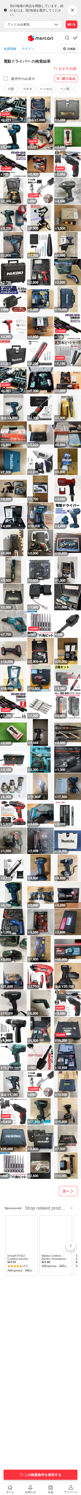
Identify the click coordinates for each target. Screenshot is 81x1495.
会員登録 (10, 48)
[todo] (75, 38)
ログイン (28, 48)
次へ (66, 1191)
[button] (67, 38)
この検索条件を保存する (42, 1474)
